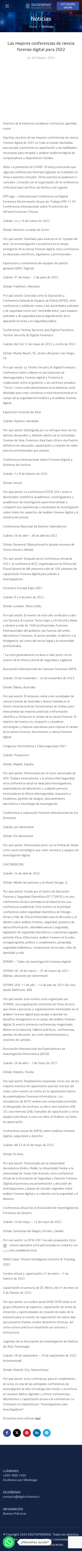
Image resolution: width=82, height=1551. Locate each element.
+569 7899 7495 (14, 1475)
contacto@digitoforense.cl (21, 1497)
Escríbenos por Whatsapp (20, 1480)
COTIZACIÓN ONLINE (68, 6)
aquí (37, 1418)
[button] (9, 1542)
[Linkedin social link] (37, 1433)
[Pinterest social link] (27, 1433)
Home (33, 26)
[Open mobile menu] (7, 6)
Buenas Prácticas (14, 1513)
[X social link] (17, 1433)
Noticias (47, 26)
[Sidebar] (5, 1246)
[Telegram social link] (47, 1433)
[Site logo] (39, 6)
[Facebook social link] (7, 1433)
